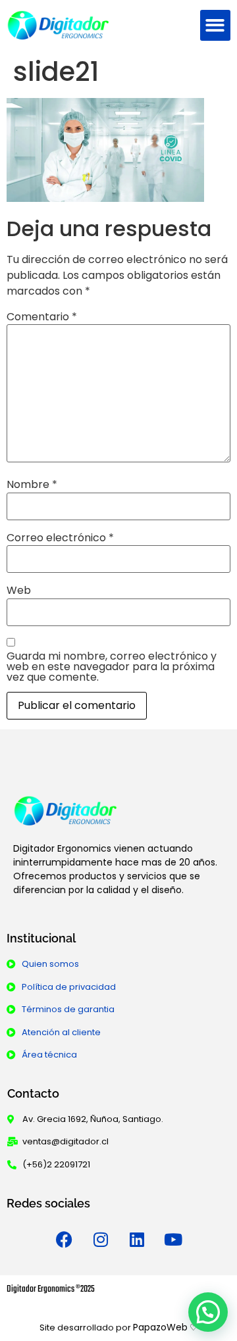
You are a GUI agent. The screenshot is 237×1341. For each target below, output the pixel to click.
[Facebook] (64, 1239)
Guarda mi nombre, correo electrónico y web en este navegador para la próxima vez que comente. (112, 667)
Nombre (32, 484)
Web (19, 590)
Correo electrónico (60, 538)
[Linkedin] (136, 1239)
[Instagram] (100, 1239)
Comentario (42, 317)
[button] (215, 25)
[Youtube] (173, 1239)
